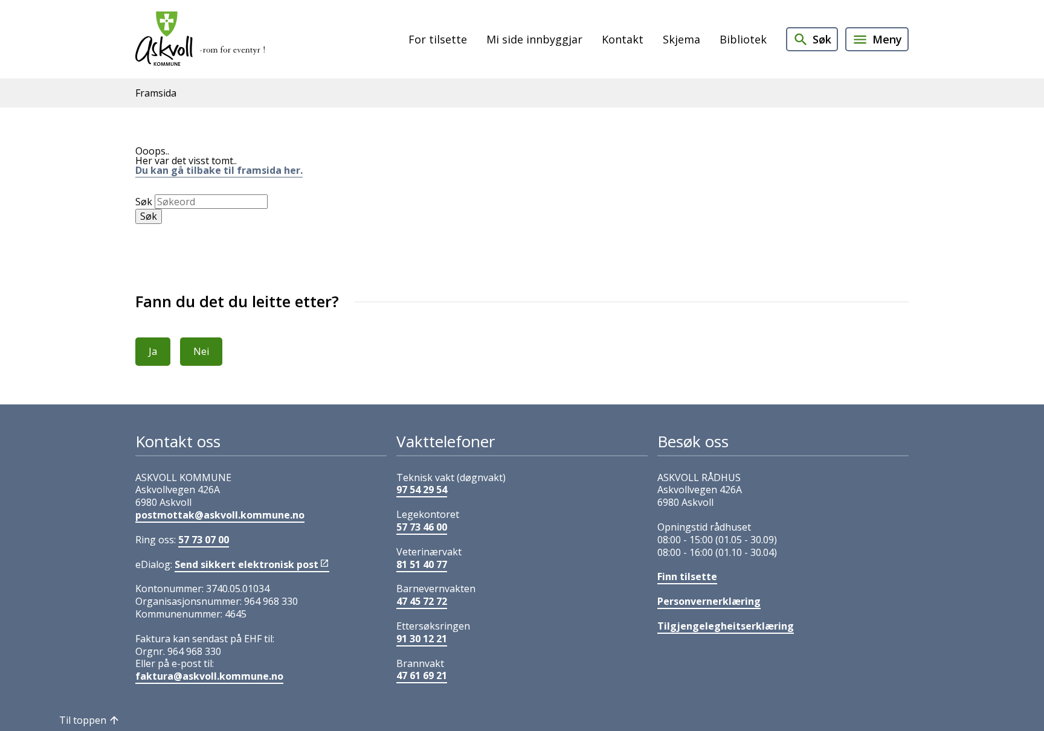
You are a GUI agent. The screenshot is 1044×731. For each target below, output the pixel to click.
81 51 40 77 (421, 564)
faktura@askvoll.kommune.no (209, 676)
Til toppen (82, 720)
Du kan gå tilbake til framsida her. (219, 170)
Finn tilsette (687, 576)
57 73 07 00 (203, 539)
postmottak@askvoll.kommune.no (219, 515)
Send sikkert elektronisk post (246, 564)
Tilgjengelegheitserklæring (725, 626)
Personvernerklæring (709, 601)
